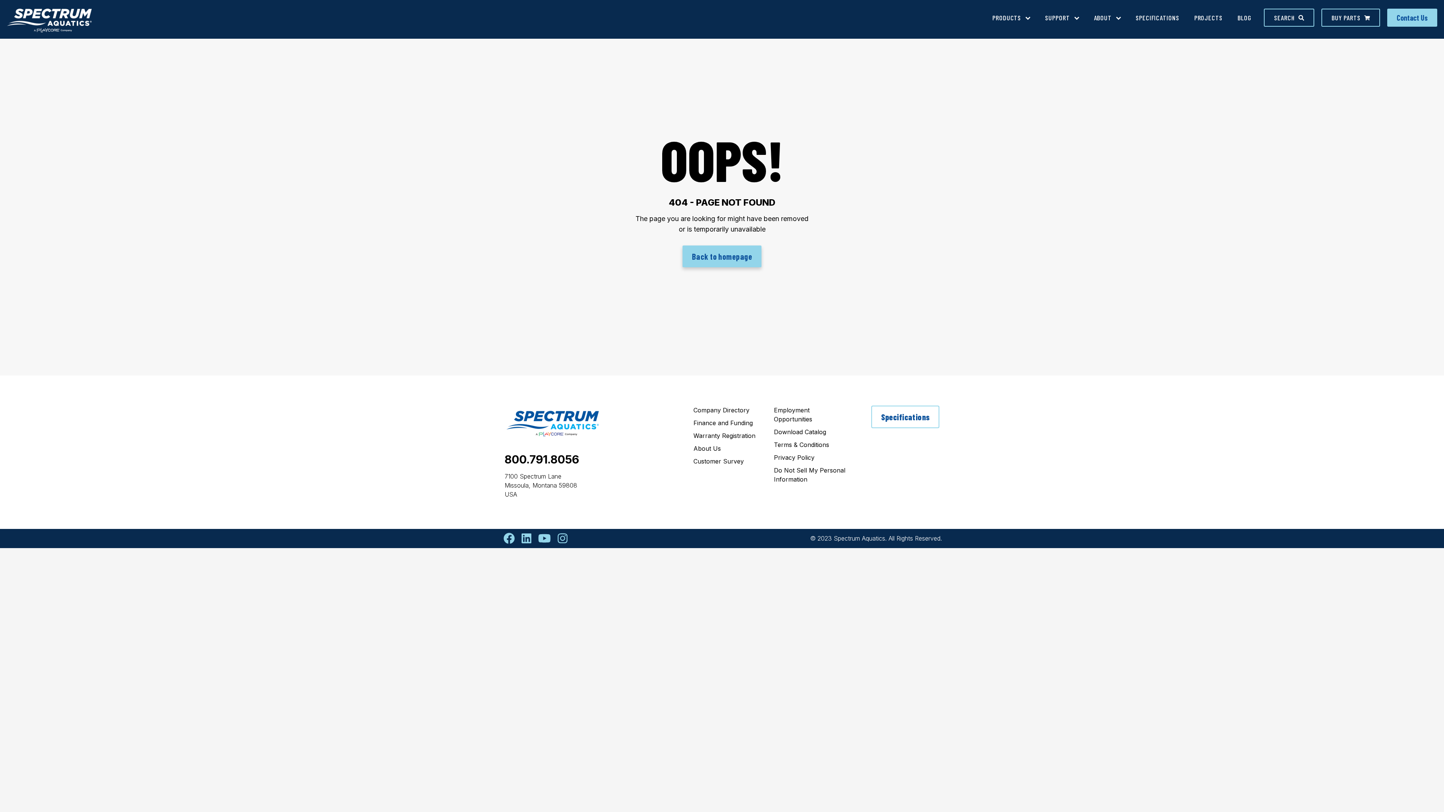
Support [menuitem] (1057, 18)
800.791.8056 (542, 459)
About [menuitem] (1103, 18)
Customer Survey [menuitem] (718, 461)
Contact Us (1412, 17)
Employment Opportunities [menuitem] (793, 414)
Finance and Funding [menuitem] (723, 423)
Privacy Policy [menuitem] (794, 457)
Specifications (905, 417)
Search (1284, 18)
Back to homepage (722, 256)
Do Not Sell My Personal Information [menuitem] (809, 475)
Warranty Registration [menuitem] (724, 435)
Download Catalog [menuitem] (800, 432)
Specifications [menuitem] (1157, 18)
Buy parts (1346, 18)
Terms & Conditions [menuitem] (801, 444)
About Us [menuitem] (707, 448)
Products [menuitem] (1006, 18)
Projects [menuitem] (1208, 18)
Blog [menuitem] (1244, 18)
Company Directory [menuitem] (721, 410)
